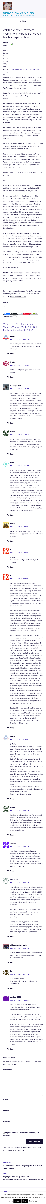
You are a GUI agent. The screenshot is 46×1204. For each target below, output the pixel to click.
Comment (7, 1070)
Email (6, 1111)
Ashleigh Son (15, 386)
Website (6, 1122)
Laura (12, 336)
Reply (12, 353)
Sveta (12, 362)
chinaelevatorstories (18, 945)
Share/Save (8, 316)
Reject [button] (25, 1201)
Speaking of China (18, 12)
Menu (24, 21)
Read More (33, 1201)
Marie (12, 736)
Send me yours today (18, 296)
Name (6, 1099)
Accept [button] (17, 1201)
